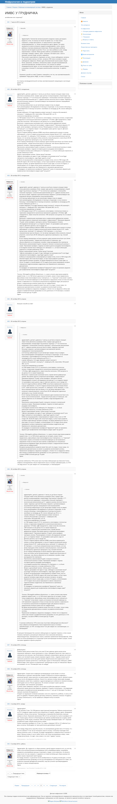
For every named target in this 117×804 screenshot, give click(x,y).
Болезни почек (85, 43)
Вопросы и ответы (88, 39)
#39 (8, 704)
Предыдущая (25, 785)
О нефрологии (85, 28)
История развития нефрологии (92, 31)
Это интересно (85, 25)
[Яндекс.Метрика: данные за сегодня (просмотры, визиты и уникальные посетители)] (53, 801)
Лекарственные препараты (89, 47)
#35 (8, 321)
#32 (8, 89)
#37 (8, 645)
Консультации (86, 34)
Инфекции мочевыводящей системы (30, 7)
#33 (8, 175)
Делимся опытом (86, 73)
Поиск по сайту (87, 65)
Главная (8, 7)
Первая (17, 785)
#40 (8, 744)
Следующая (53, 785)
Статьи (83, 76)
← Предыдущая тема (17, 773)
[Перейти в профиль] (10, 34)
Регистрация (86, 58)
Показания (86, 37)
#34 (8, 299)
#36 (8, 469)
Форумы (15, 7)
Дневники (85, 62)
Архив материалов (88, 54)
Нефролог (9, 28)
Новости (85, 21)
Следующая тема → (14, 777)
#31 (8, 22)
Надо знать (85, 51)
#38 (8, 669)
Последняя (62, 785)
